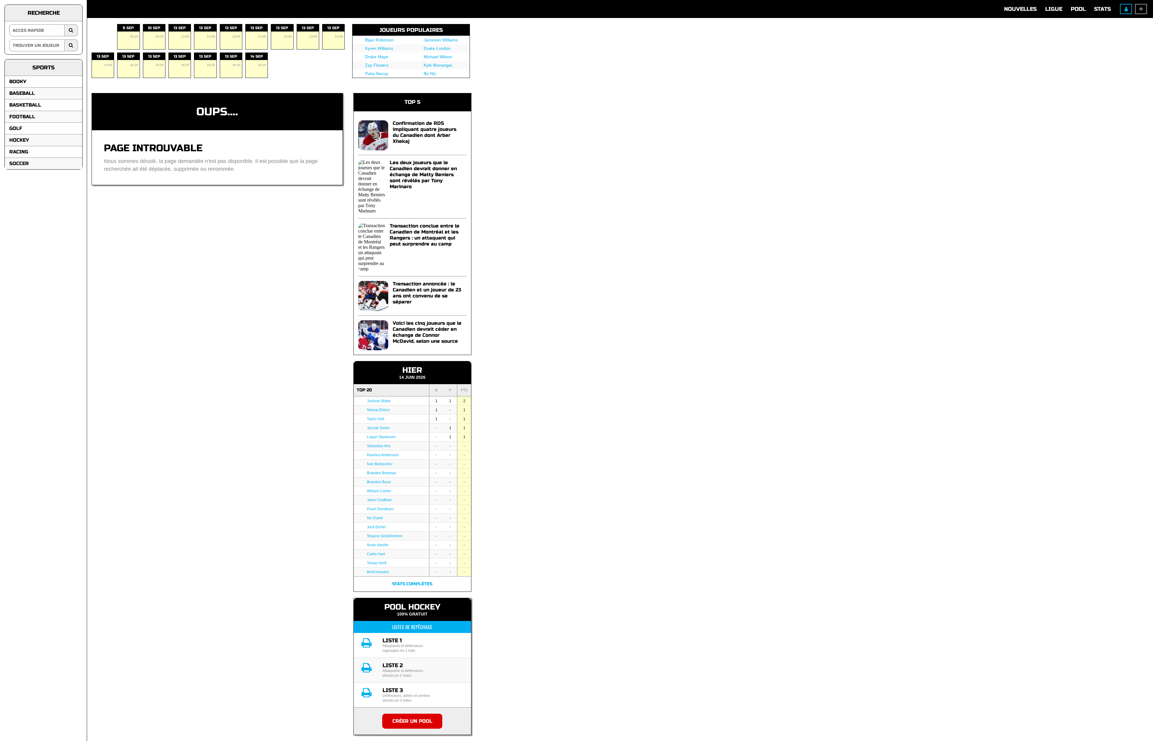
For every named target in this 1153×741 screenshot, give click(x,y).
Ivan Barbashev (379, 464)
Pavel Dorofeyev (380, 509)
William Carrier (379, 491)
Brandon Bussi (379, 482)
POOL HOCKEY (412, 607)
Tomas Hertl (376, 563)
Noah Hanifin (378, 545)
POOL (1078, 9)
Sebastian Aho (379, 446)
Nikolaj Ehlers (378, 410)
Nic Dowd (375, 518)
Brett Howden (378, 572)
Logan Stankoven (381, 437)
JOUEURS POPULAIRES (411, 30)
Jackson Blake (379, 401)
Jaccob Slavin (378, 428)
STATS (1102, 9)
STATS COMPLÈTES (412, 583)
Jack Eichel (376, 527)
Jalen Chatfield (379, 500)
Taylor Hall (375, 419)
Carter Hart (376, 554)
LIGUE (1053, 9)
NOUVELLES (1020, 9)
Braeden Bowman (381, 473)
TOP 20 (364, 390)
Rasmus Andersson (383, 455)
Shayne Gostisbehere (384, 536)
